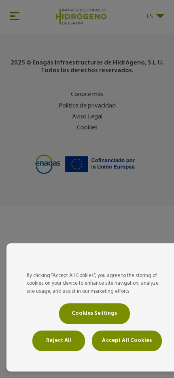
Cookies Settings (94, 313)
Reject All (58, 340)
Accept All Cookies (127, 340)
